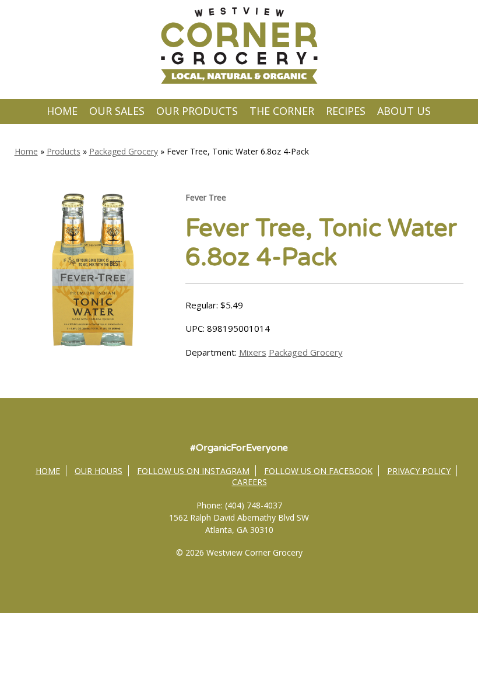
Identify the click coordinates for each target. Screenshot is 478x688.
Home (62, 111)
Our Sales (117, 111)
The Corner (281, 111)
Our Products (197, 111)
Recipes (345, 111)
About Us (404, 111)
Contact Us (239, 135)
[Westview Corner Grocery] (239, 82)
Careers (249, 481)
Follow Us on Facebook (318, 470)
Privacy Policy (419, 470)
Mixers (252, 352)
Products (63, 151)
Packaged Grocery (123, 151)
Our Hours (98, 470)
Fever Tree (205, 197)
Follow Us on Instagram (193, 470)
